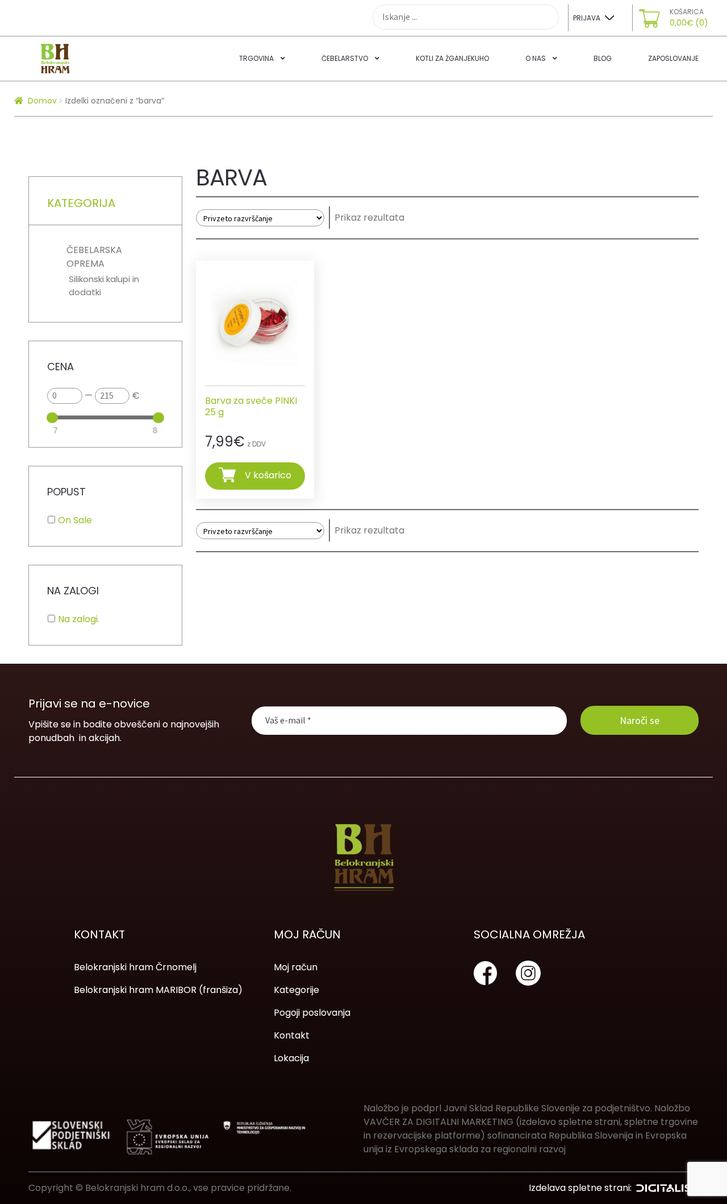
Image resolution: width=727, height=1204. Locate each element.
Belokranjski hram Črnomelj (135, 967)
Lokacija (291, 1058)
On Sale (75, 520)
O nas (535, 58)
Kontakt (292, 1035)
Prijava (586, 18)
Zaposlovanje (673, 58)
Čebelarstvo (344, 58)
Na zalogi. (78, 619)
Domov (42, 100)
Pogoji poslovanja (312, 1012)
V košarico (268, 475)
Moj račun (295, 967)
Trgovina (256, 58)
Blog (603, 58)
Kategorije (296, 989)
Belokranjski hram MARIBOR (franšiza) (158, 989)
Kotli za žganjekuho (452, 58)
